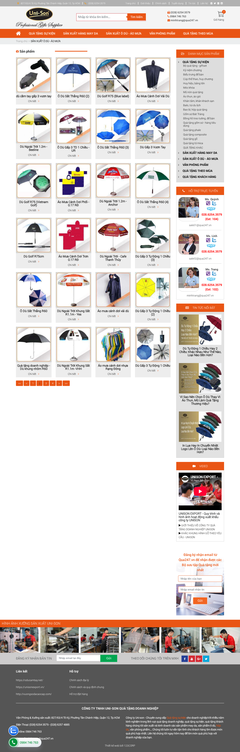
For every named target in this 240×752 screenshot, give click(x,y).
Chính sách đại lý (79, 680)
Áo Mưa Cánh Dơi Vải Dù (152, 96)
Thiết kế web (112, 745)
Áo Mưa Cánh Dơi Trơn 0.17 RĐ (73, 258)
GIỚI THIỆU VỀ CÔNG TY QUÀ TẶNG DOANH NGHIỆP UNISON (197, 527)
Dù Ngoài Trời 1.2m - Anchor (113, 202)
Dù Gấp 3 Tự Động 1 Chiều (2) (152, 312)
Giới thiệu (145, 3)
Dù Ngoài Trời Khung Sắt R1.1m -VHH (73, 367)
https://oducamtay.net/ (29, 680)
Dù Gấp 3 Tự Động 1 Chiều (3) (152, 258)
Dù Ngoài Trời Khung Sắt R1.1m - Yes (73, 312)
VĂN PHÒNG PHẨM (162, 33)
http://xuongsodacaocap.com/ (34, 694)
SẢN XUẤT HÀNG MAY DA (80, 33)
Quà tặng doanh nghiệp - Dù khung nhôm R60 (33, 367)
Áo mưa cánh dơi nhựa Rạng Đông (113, 367)
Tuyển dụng (177, 3)
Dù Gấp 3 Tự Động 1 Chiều (152, 365)
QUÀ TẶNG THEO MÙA (198, 33)
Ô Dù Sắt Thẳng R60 (33, 311)
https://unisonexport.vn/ (30, 687)
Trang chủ (130, 3)
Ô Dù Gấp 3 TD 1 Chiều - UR (73, 149)
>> (66, 383)
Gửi (200, 600)
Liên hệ (204, 3)
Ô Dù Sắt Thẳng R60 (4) (153, 202)
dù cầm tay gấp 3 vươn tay (33, 96)
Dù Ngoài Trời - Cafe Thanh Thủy (113, 258)
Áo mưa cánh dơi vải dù (113, 311)
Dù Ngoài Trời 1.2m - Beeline (33, 148)
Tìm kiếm (136, 17)
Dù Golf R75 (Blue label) (113, 96)
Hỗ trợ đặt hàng (78, 694)
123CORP (129, 745)
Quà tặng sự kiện (176, 717)
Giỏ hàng (219, 19)
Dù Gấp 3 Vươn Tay (153, 147)
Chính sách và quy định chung (86, 687)
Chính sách (160, 3)
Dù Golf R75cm (34, 256)
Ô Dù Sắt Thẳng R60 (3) (113, 147)
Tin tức (191, 3)
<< (19, 383)
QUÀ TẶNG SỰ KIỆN (42, 33)
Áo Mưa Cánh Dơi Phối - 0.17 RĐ (73, 203)
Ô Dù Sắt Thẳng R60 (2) (73, 96)
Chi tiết (32, 101)
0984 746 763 (29, 742)
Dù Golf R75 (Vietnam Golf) (33, 203)
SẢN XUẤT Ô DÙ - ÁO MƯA (123, 33)
